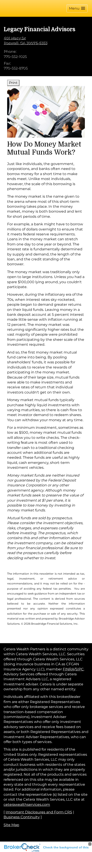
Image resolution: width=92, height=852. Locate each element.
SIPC (79, 669)
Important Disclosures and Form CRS (39, 812)
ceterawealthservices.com (27, 804)
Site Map (11, 825)
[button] (77, 8)
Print (13, 83)
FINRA (68, 669)
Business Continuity (22, 817)
